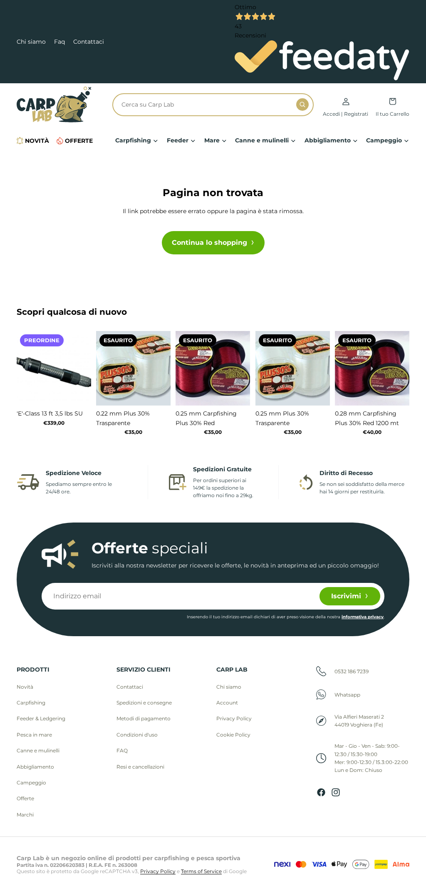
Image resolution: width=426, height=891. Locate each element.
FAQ (122, 750)
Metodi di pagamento (143, 718)
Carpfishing (31, 702)
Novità (25, 687)
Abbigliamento (35, 767)
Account (227, 702)
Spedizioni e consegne (144, 702)
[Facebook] (321, 792)
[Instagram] (336, 792)
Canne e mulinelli (38, 750)
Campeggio (31, 782)
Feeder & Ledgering (41, 718)
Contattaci (88, 41)
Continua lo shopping (209, 242)
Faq (59, 41)
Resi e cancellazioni (140, 767)
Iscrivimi (346, 596)
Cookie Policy (233, 735)
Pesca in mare (34, 735)
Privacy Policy (234, 718)
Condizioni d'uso (137, 735)
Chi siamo (31, 41)
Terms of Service (201, 871)
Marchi (25, 814)
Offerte (25, 798)
